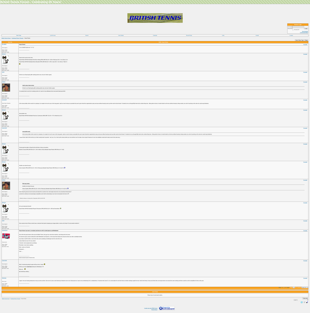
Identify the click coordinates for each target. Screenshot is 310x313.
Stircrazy (4, 54)
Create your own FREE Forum (150, 308)
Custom (291, 35)
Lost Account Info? (304, 32)
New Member (305, 31)
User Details (121, 35)
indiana (3, 81)
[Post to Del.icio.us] (307, 302)
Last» (288, 287)
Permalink (305, 44)
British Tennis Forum (6, 38)
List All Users (53, 35)
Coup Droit (4, 128)
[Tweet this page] (301, 302)
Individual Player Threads (17, 38)
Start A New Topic (299, 40)
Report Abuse (154, 309)
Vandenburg (4, 230)
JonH (3, 72)
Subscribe (305, 298)
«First (280, 287)
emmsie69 (4, 99)
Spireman (4, 278)
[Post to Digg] (304, 302)
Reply (306, 40)
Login (306, 28)
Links (223, 35)
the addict (4, 44)
